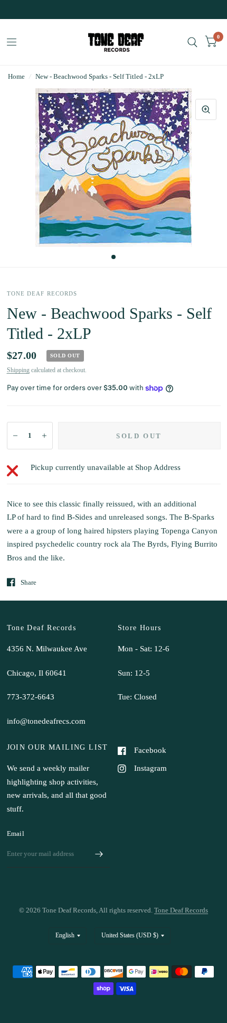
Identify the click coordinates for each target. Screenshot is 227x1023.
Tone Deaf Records (181, 910)
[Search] (192, 42)
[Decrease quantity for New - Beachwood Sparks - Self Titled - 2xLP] (15, 435)
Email (15, 833)
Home (16, 76)
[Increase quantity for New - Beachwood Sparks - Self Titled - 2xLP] (44, 435)
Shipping (18, 370)
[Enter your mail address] (99, 854)
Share (28, 582)
